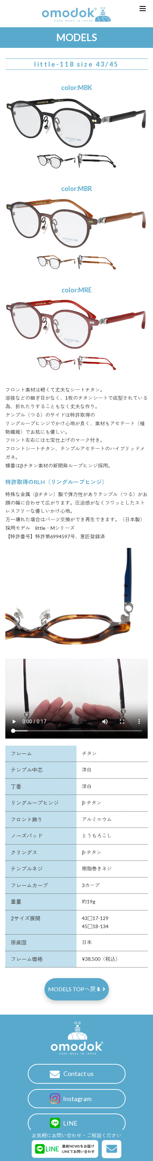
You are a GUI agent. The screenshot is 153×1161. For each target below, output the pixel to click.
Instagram (76, 1099)
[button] (142, 8)
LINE (70, 1123)
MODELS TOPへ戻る (75, 989)
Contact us (78, 1073)
